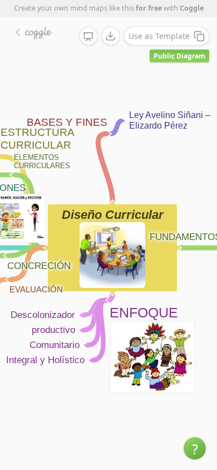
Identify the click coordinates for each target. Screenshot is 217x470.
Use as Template (159, 36)
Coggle (192, 8)
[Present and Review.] (88, 37)
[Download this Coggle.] (111, 36)
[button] (195, 448)
